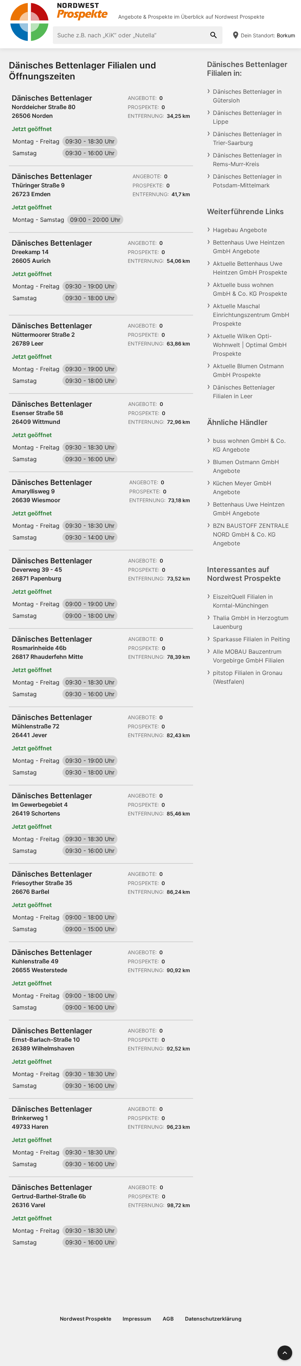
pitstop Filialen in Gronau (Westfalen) (247, 677)
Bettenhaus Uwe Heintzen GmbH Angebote (248, 247)
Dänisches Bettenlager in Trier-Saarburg (247, 138)
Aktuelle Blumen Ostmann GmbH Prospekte (248, 370)
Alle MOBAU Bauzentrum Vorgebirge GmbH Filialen (248, 656)
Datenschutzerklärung (213, 1318)
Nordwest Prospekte (239, 17)
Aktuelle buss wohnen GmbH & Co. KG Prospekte (250, 289)
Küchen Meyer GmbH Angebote (242, 487)
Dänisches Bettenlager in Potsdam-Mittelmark (247, 181)
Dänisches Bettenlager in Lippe (247, 117)
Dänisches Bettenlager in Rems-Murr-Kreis (247, 160)
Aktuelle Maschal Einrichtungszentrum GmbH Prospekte (251, 314)
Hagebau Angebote (240, 230)
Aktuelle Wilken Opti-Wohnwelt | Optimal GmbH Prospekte (250, 344)
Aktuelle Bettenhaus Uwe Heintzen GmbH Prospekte (250, 268)
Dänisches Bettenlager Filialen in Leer (244, 392)
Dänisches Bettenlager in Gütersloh (247, 96)
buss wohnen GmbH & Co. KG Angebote (249, 445)
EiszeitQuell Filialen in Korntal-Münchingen (243, 601)
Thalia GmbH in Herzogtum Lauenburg (251, 622)
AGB (168, 1318)
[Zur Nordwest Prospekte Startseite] (59, 11)
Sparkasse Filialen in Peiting (251, 639)
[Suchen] (213, 35)
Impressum (137, 1318)
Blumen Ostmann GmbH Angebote (246, 466)
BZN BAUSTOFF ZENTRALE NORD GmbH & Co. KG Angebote (251, 534)
